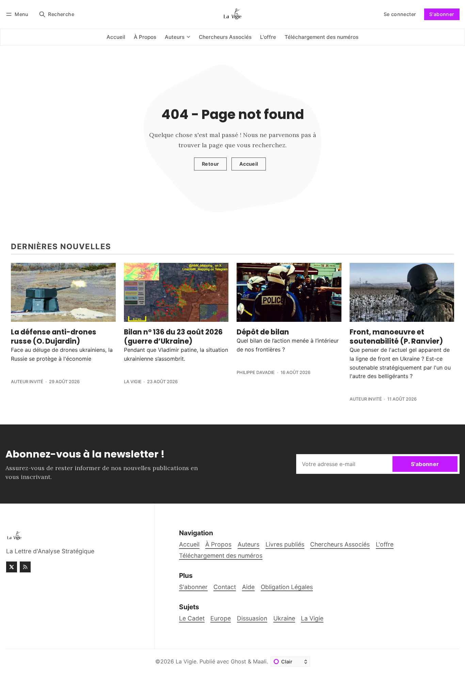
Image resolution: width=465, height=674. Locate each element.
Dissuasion (252, 618)
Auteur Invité (27, 381)
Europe (220, 618)
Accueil (248, 164)
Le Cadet (192, 618)
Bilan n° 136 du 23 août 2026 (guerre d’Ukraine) (173, 336)
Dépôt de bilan (263, 332)
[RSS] (25, 566)
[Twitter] (11, 566)
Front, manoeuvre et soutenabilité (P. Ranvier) (396, 336)
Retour (210, 164)
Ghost (238, 661)
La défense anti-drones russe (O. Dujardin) (53, 336)
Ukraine (284, 618)
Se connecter (400, 14)
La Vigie (133, 381)
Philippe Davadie (256, 372)
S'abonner (441, 14)
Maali (260, 661)
